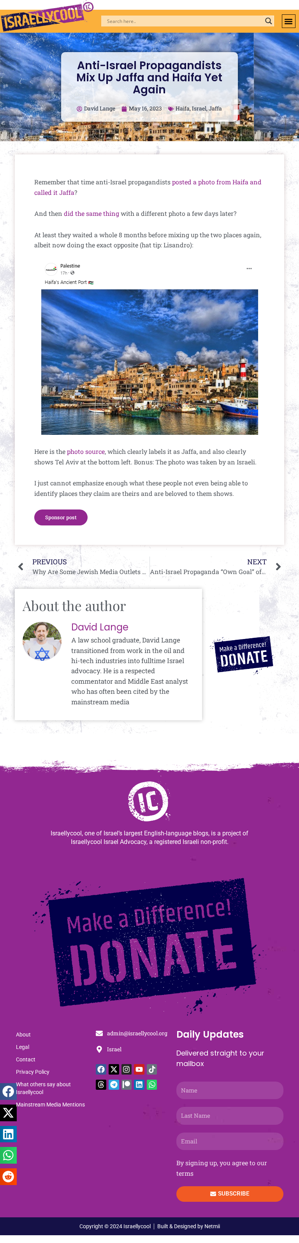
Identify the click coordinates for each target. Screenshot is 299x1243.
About (23, 1034)
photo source (86, 451)
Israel (199, 108)
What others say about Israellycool (43, 1088)
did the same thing (91, 213)
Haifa (183, 108)
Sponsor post (61, 517)
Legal (22, 1047)
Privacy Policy (32, 1072)
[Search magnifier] (268, 21)
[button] (288, 21)
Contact (25, 1059)
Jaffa (215, 108)
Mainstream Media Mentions (50, 1104)
